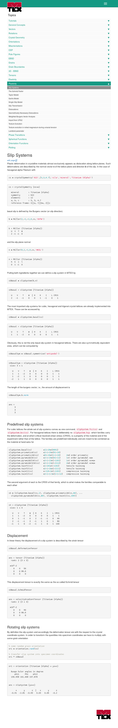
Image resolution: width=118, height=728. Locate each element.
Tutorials (12, 20)
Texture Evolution (15, 123)
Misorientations (15, 45)
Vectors (12, 29)
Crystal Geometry (17, 37)
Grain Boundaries (17, 66)
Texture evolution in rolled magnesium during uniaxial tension (33, 127)
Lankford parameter (16, 131)
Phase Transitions (17, 134)
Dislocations (13, 109)
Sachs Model (14, 98)
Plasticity (13, 83)
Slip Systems (14, 87)
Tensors (12, 75)
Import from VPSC (16, 120)
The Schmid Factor (16, 91)
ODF (11, 50)
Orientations (14, 41)
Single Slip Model (15, 102)
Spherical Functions (18, 139)
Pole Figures (14, 54)
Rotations (13, 33)
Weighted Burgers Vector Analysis (22, 116)
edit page (11, 160)
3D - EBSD (13, 71)
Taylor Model (14, 95)
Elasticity (13, 79)
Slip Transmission (15, 105)
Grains (12, 62)
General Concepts (17, 24)
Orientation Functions (18, 143)
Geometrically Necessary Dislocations (23, 113)
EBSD (11, 58)
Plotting (12, 147)
